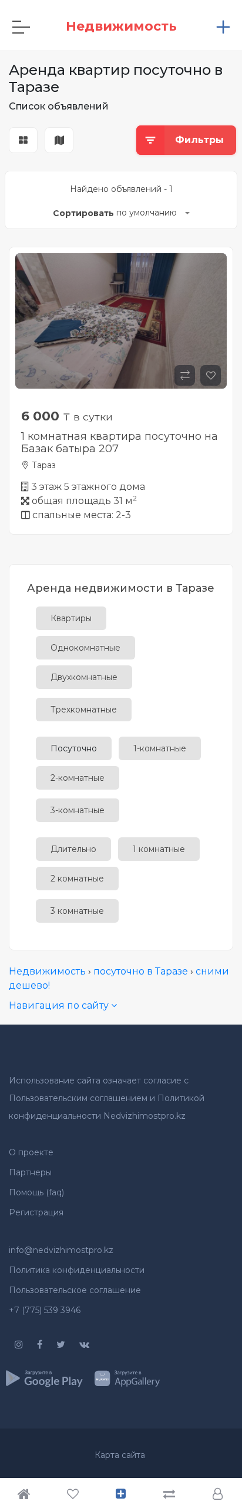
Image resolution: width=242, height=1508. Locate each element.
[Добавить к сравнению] (185, 375)
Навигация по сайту (60, 1005)
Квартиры (71, 618)
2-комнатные (78, 778)
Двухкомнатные (84, 677)
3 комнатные (77, 911)
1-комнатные (159, 748)
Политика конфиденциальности (76, 1270)
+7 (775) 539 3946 (44, 1310)
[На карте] (59, 141)
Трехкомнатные (84, 709)
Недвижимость (47, 971)
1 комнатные (159, 849)
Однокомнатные (85, 647)
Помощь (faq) (36, 1192)
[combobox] (153, 213)
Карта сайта (120, 1455)
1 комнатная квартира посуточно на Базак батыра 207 (119, 443)
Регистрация (36, 1212)
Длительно (73, 849)
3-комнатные (78, 810)
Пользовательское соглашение (75, 1290)
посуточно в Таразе (140, 971)
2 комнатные (77, 878)
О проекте (31, 1152)
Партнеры (30, 1172)
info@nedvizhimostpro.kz (61, 1250)
